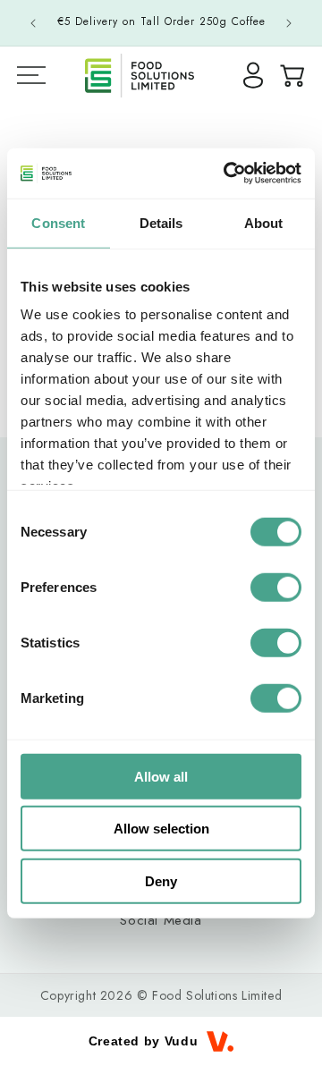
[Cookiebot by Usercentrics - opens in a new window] (227, 173)
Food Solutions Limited (217, 995)
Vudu (181, 1041)
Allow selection (161, 828)
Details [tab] (161, 222)
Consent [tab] (58, 222)
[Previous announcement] (33, 23)
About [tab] (264, 222)
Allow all (161, 775)
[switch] (275, 586)
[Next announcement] (289, 23)
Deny (161, 880)
